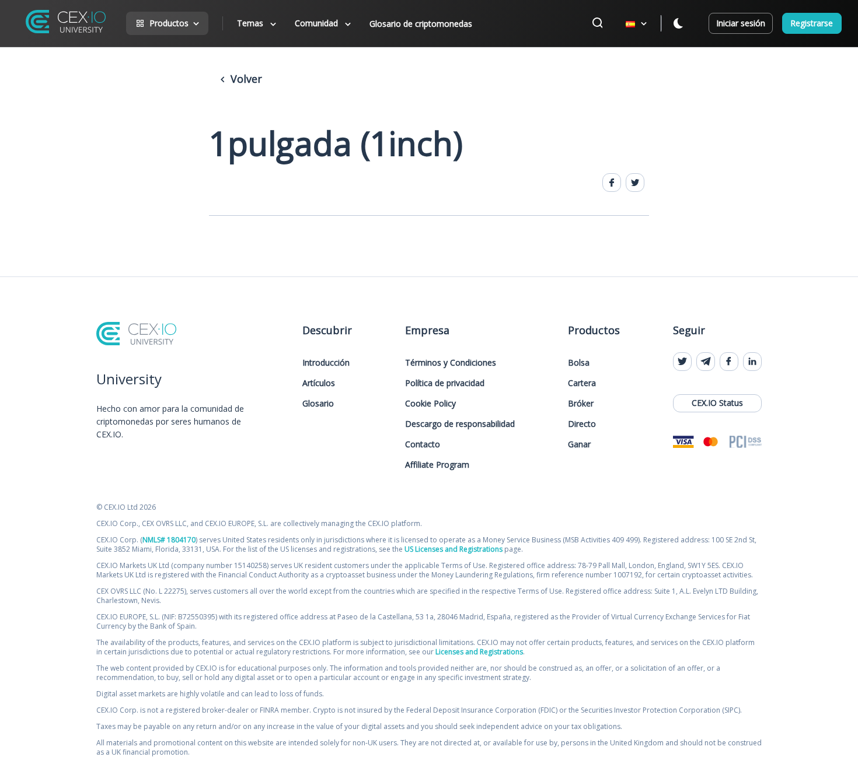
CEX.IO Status (717, 402)
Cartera (582, 382)
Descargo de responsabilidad (460, 423)
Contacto (422, 444)
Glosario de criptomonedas (420, 23)
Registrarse (811, 23)
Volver (245, 79)
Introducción (326, 362)
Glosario (318, 403)
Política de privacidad (444, 382)
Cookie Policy (430, 403)
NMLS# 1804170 (169, 540)
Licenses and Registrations (479, 652)
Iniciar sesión (740, 23)
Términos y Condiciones (450, 362)
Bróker (581, 403)
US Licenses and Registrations (453, 549)
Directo (582, 423)
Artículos (318, 382)
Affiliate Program (437, 464)
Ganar (579, 444)
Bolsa (579, 362)
